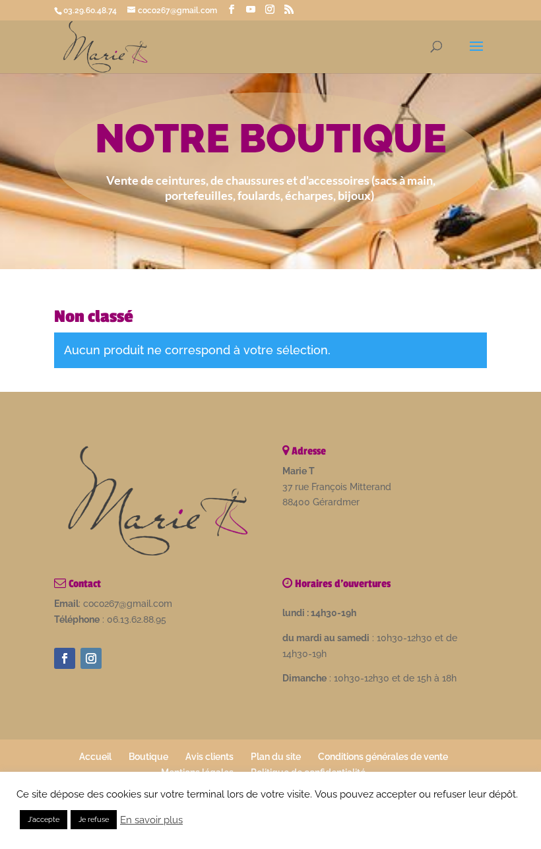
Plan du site (276, 756)
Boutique (148, 756)
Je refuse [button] (94, 819)
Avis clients (209, 756)
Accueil (95, 756)
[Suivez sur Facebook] (64, 658)
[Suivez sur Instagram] (91, 658)
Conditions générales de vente (383, 756)
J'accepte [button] (43, 819)
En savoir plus (151, 819)
